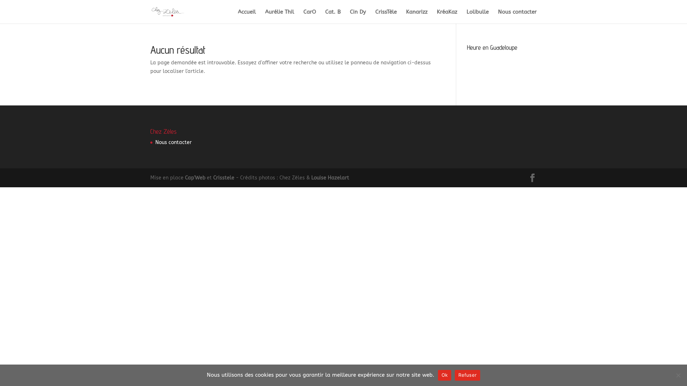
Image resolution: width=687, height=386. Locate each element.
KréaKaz (447, 12)
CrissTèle (386, 12)
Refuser (467, 375)
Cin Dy (358, 12)
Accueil (247, 12)
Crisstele (223, 178)
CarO (309, 12)
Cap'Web (195, 178)
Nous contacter (517, 12)
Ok (445, 375)
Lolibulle (478, 12)
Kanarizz (417, 12)
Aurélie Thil (279, 12)
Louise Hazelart (330, 178)
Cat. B (333, 12)
